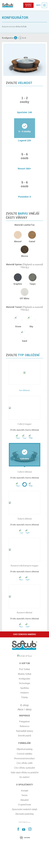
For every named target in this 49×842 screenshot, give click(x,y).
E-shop (24, 705)
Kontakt (24, 791)
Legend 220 (24, 140)
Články (24, 697)
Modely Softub (24, 674)
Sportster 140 (24, 112)
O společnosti (24, 804)
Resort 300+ (24, 168)
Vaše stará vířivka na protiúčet (24, 772)
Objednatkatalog (28, 5)
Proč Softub (24, 669)
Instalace (24, 693)
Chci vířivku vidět (24, 763)
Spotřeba (24, 688)
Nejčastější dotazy (24, 731)
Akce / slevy (24, 709)
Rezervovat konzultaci (24, 758)
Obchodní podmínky (24, 814)
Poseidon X (24, 196)
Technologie (24, 683)
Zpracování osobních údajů (24, 809)
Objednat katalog (24, 749)
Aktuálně (24, 800)
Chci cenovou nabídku (24, 634)
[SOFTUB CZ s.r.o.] (8, 5)
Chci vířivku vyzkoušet (24, 768)
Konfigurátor (24, 679)
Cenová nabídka (24, 754)
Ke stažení (24, 777)
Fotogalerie (24, 721)
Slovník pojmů (24, 735)
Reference (24, 726)
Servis (24, 795)
